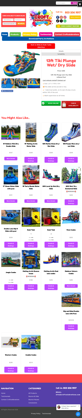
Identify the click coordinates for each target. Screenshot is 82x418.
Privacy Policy (30, 34)
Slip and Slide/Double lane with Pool (71, 312)
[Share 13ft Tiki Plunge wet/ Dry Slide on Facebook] (21, 91)
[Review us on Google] (61, 17)
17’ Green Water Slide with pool (11, 187)
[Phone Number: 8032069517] (73, 12)
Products (15, 34)
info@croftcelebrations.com (68, 395)
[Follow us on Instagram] (65, 17)
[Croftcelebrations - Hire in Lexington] (41, 18)
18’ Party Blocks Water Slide (31, 187)
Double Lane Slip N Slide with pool (11, 230)
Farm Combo (71, 230)
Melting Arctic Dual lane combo (51, 272)
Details (61, 51)
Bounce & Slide (34, 396)
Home (4, 34)
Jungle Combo (11, 272)
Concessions (33, 403)
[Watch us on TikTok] (57, 21)
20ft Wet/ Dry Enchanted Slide (71, 187)
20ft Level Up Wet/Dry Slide (51, 187)
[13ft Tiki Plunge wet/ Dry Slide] (21, 64)
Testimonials (46, 34)
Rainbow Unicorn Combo (71, 272)
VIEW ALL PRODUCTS (75, 17)
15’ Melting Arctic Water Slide (31, 145)
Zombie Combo (31, 355)
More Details (11, 158)
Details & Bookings (31, 160)
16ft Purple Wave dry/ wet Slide (71, 145)
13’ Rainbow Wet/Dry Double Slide (11, 145)
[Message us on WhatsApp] (65, 21)
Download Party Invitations (41, 39)
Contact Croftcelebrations (67, 34)
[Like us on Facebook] (57, 17)
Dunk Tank (31, 230)
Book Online (53, 103)
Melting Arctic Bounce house (31, 272)
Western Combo (11, 355)
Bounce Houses (34, 399)
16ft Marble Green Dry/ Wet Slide (51, 145)
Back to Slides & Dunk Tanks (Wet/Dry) (41, 46)
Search (75, 3)
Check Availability (73, 104)
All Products (33, 393)
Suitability (61, 54)
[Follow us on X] (61, 21)
